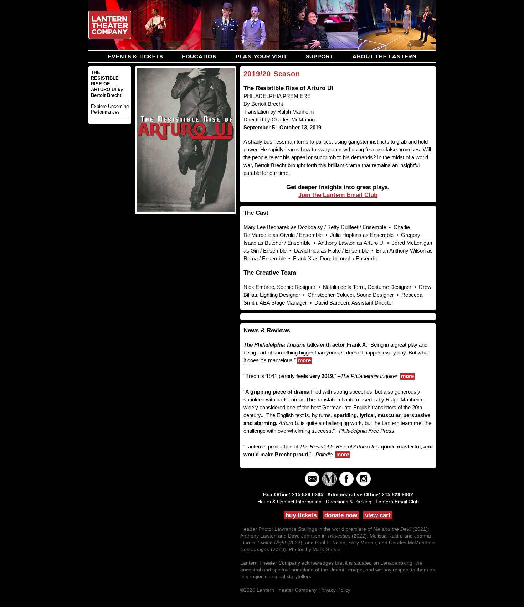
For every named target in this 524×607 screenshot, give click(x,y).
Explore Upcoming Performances (110, 109)
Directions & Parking (348, 501)
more (304, 360)
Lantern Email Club (397, 501)
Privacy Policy (334, 590)
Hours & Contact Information (289, 501)
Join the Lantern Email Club (337, 195)
